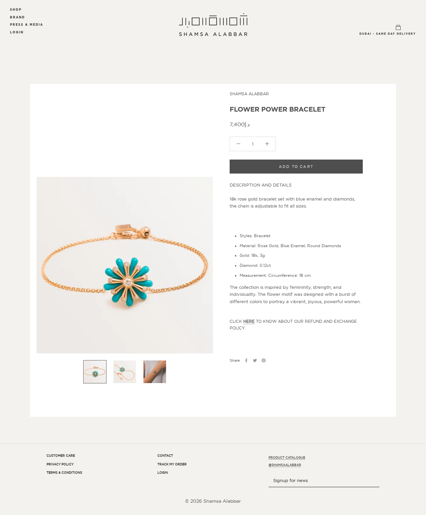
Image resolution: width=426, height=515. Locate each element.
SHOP (16, 9)
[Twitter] (255, 360)
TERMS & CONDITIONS (64, 472)
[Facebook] (246, 360)
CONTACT (165, 455)
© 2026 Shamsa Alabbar (213, 501)
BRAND (17, 17)
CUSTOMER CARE (61, 455)
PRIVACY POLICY (60, 464)
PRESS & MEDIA (26, 24)
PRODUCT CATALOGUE (287, 457)
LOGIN (17, 32)
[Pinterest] (264, 360)
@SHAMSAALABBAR (285, 465)
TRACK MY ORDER (172, 464)
